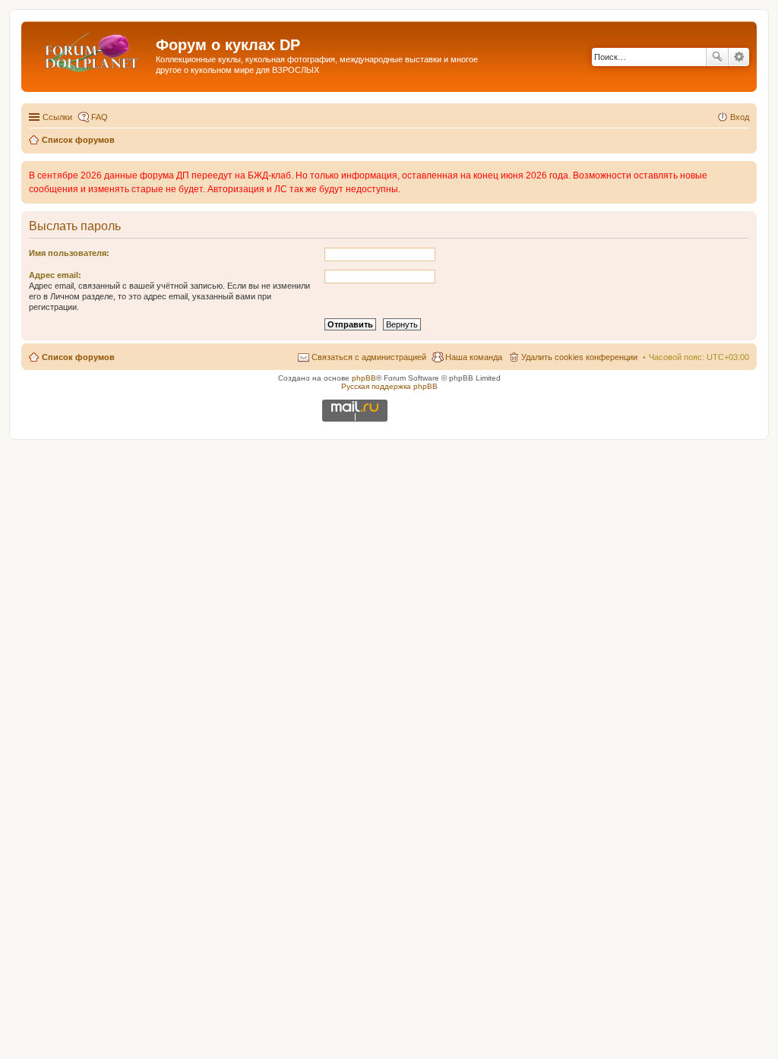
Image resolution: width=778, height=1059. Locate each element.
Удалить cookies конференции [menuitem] (579, 357)
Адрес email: (55, 275)
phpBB (364, 378)
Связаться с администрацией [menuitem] (369, 357)
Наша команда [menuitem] (473, 357)
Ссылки (57, 117)
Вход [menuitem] (739, 117)
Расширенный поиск (739, 57)
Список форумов (78, 357)
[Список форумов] (90, 49)
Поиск (717, 57)
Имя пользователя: (69, 253)
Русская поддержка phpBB (389, 386)
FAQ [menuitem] (99, 117)
